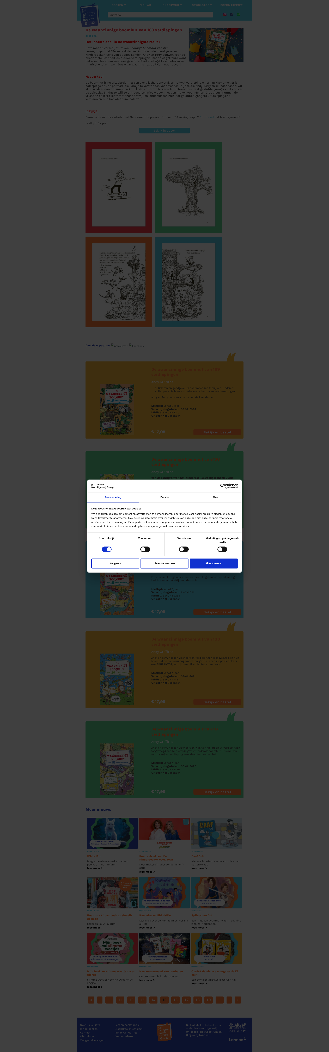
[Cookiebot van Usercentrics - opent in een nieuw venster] (223, 486)
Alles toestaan (213, 563)
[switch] (145, 549)
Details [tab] (164, 497)
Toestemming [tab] (113, 497)
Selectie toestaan (164, 563)
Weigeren (115, 563)
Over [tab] (216, 497)
